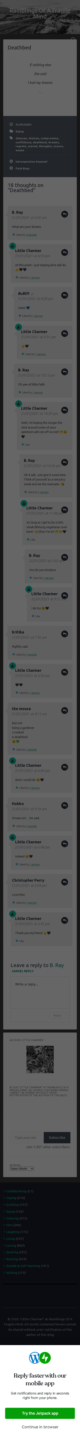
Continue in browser (40, 1427)
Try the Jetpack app (40, 1413)
